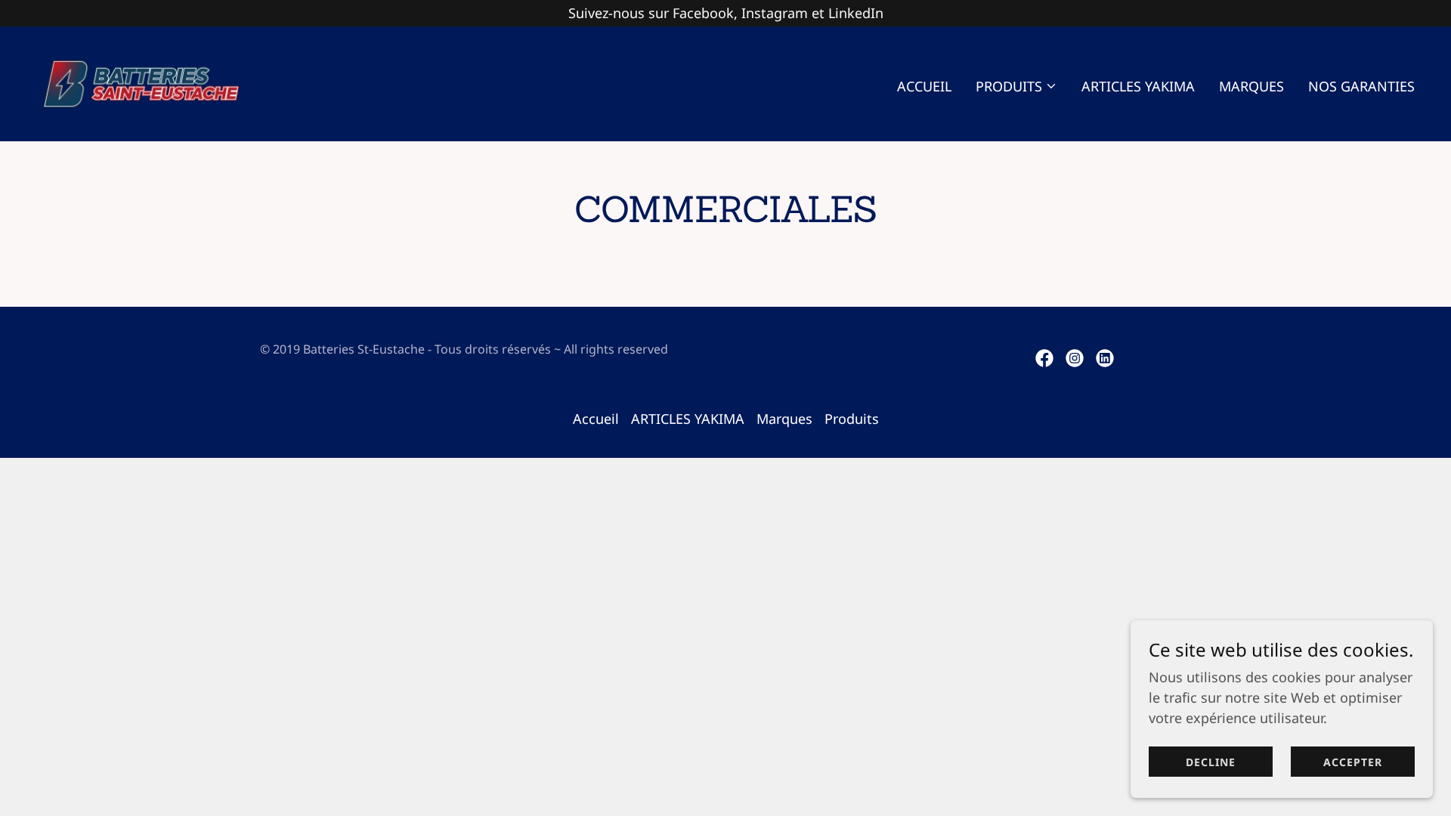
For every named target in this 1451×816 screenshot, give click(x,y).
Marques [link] (1251, 86)
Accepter (1352, 762)
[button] (1016, 86)
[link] (141, 82)
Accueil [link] (924, 86)
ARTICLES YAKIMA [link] (1138, 86)
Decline (1211, 762)
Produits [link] (852, 419)
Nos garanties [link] (1361, 86)
